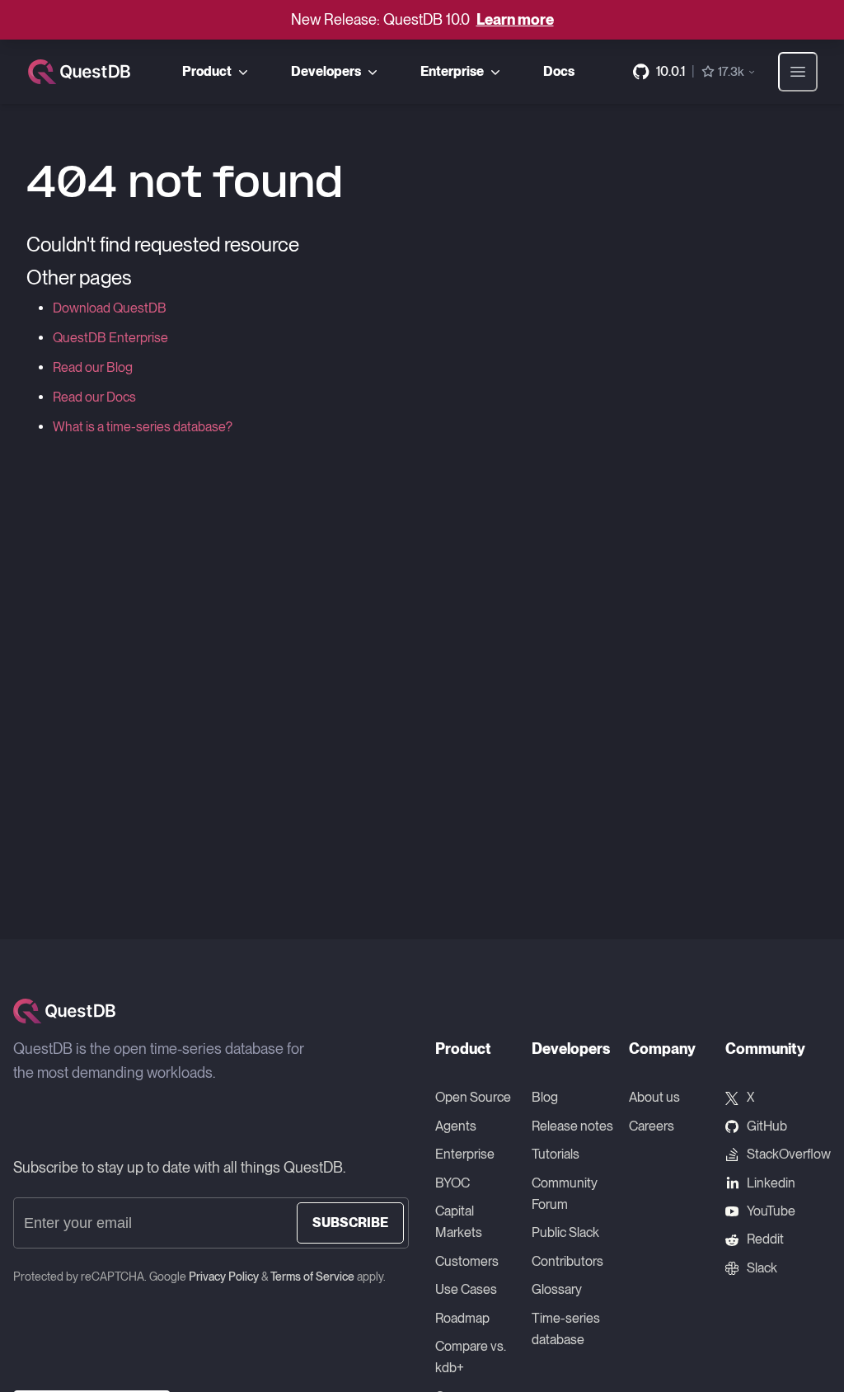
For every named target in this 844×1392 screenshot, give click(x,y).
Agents (455, 1126)
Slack (762, 1268)
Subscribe (350, 1222)
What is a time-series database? (142, 427)
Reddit (765, 1239)
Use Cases (466, 1289)
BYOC (452, 1183)
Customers (467, 1261)
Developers (326, 71)
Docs (558, 71)
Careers (651, 1126)
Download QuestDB (109, 308)
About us (654, 1097)
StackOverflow (789, 1154)
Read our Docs (94, 397)
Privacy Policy (224, 1276)
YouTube (771, 1211)
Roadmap (462, 1318)
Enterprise (452, 71)
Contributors (567, 1261)
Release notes (572, 1126)
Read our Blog (93, 367)
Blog (545, 1097)
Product (207, 71)
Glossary (557, 1289)
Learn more (515, 19)
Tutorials (555, 1154)
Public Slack (565, 1232)
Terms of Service (312, 1276)
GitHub (767, 1126)
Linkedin (771, 1183)
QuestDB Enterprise (110, 338)
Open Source (473, 1097)
